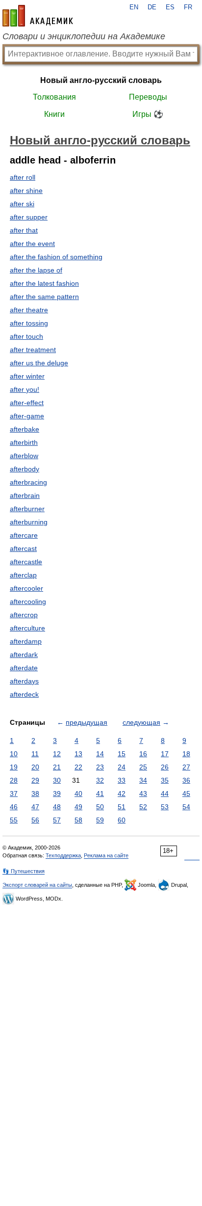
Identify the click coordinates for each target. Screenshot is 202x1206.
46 (14, 807)
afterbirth (24, 442)
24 (122, 767)
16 (143, 754)
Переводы (148, 97)
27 (186, 767)
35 (165, 780)
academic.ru (37, 16)
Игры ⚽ (147, 114)
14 (100, 754)
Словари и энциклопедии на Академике (83, 36)
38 (35, 793)
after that (24, 230)
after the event (32, 243)
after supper (29, 217)
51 (122, 807)
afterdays (24, 681)
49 (78, 807)
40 (78, 793)
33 (122, 780)
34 (143, 780)
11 (35, 754)
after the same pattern (44, 297)
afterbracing (28, 482)
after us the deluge (39, 363)
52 (143, 807)
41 (100, 793)
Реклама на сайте (106, 855)
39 (57, 793)
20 (35, 767)
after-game (27, 416)
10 (14, 754)
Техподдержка (63, 855)
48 (57, 807)
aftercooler (26, 588)
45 (186, 793)
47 (35, 807)
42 (122, 793)
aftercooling (28, 601)
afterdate (24, 668)
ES (170, 7)
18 (186, 754)
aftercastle (26, 562)
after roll (22, 177)
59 (100, 820)
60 (122, 820)
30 (57, 780)
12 (57, 754)
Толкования (54, 97)
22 (78, 767)
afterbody (24, 469)
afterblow (24, 456)
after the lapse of (36, 270)
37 (14, 793)
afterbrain (25, 495)
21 (57, 767)
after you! (24, 389)
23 (100, 767)
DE (152, 7)
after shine (26, 190)
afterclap (23, 575)
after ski (22, 204)
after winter (27, 376)
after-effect (27, 403)
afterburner (27, 509)
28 (14, 780)
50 (100, 807)
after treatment (33, 350)
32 (100, 780)
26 (165, 767)
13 (78, 754)
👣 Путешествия (23, 871)
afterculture (27, 628)
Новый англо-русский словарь (101, 80)
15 (122, 754)
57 (57, 820)
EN (133, 7)
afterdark (24, 654)
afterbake (24, 429)
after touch (26, 336)
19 (14, 767)
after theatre (29, 310)
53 (165, 807)
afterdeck (24, 694)
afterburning (29, 522)
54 (186, 807)
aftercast (23, 548)
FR (188, 7)
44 (165, 793)
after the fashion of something (56, 257)
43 (143, 793)
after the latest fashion (44, 283)
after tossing (29, 323)
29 (35, 780)
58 (78, 820)
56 (35, 820)
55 (14, 820)
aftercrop (24, 615)
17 (165, 754)
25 (143, 767)
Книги (54, 114)
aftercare (24, 535)
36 (186, 780)
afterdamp (26, 641)
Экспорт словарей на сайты (37, 885)
